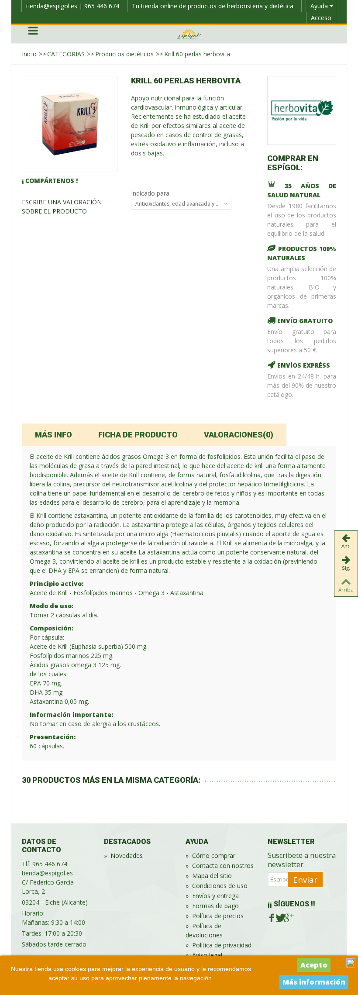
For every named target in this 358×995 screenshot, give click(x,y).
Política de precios (215, 916)
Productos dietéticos (124, 54)
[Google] (288, 918)
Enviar (305, 879)
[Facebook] (272, 918)
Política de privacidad (218, 945)
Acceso (321, 18)
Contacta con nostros (220, 865)
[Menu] (33, 34)
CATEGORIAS (66, 54)
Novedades (123, 855)
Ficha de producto (138, 434)
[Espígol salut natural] (189, 33)
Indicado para (151, 193)
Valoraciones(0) (238, 434)
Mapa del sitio (209, 875)
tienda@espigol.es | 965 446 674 (72, 6)
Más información (313, 982)
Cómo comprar (210, 855)
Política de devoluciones (204, 930)
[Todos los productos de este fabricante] (301, 110)
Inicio (29, 54)
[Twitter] (279, 918)
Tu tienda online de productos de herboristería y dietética (212, 6)
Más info (53, 434)
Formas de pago (212, 906)
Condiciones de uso (217, 885)
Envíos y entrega (212, 896)
